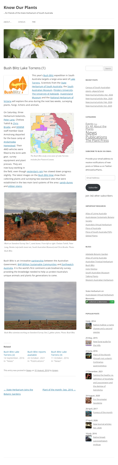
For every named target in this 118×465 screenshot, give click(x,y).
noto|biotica (91, 269)
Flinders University (63, 90)
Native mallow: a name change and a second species (103, 328)
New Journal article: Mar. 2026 (99, 98)
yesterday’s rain (35, 171)
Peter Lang (9, 119)
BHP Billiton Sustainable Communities (37, 264)
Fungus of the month (102, 412)
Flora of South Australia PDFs (99, 232)
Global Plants (92, 235)
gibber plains (15, 186)
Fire (34, 22)
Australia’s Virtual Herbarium (99, 224)
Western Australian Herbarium (99, 280)
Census (21, 22)
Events (89, 123)
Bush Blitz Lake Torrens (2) (11, 353)
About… (7, 22)
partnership (37, 260)
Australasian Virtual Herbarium (100, 294)
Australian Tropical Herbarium (99, 261)
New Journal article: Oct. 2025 (99, 106)
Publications (96, 136)
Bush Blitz (48, 75)
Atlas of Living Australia (96, 213)
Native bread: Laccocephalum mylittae (100, 441)
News (28, 370)
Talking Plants (92, 276)
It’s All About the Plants (96, 128)
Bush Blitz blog (46, 175)
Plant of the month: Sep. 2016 (59, 389)
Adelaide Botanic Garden (97, 254)
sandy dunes (66, 182)
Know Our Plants (20, 7)
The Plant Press (97, 140)
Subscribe (92, 187)
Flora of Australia (93, 228)
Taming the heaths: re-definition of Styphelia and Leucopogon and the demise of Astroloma (103, 382)
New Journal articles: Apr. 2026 (99, 94)
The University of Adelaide (45, 93)
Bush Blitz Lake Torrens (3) (59, 353)
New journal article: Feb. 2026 (99, 102)
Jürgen (55, 370)
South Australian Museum (97, 272)
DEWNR (20, 127)
